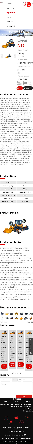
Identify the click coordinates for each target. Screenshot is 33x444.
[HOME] (1, 2)
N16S (5, 322)
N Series (25, 34)
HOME (4, 34)
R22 (32, 322)
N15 (30, 34)
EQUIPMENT (10, 34)
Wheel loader (18, 34)
